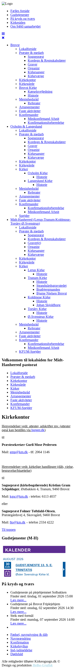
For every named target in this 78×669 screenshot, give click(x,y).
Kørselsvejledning (40, 91)
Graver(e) (34, 243)
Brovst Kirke (28, 87)
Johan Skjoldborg (48, 305)
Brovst (15, 45)
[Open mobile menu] (3, 34)
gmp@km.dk (19, 452)
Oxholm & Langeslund (26, 126)
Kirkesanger (36, 72)
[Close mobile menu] (3, 37)
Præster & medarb (31, 53)
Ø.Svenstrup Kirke (41, 316)
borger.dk (37, 430)
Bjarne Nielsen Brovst (51, 293)
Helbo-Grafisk (42, 665)
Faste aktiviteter (30, 111)
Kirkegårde (26, 84)
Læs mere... (18, 600)
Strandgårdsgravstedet (51, 285)
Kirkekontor (27, 80)
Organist (33, 68)
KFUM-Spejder (30, 351)
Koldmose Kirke (39, 297)
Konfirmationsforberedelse (46, 122)
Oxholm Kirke (38, 173)
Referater (34, 103)
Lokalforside (27, 49)
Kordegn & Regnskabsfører (47, 60)
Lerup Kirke (36, 270)
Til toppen (9, 529)
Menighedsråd (29, 99)
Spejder (24, 216)
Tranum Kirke (37, 278)
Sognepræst (36, 56)
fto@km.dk (17, 522)
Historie (33, 95)
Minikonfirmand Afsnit (43, 119)
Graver (32, 64)
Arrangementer (29, 107)
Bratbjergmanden (48, 289)
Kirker (23, 169)
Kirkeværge (36, 76)
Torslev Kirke (37, 309)
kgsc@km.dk (19, 496)
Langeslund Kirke (40, 181)
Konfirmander (28, 115)
